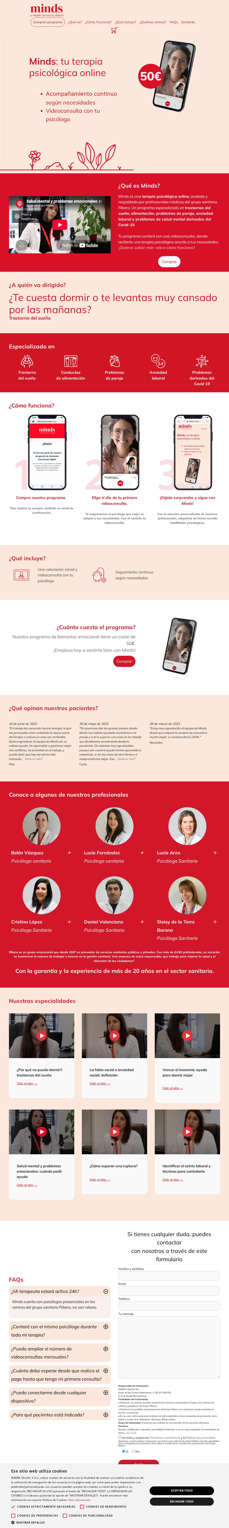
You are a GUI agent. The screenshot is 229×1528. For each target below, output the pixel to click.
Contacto (188, 22)
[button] (77, 1522)
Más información (79, 1500)
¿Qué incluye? (125, 22)
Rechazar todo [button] (182, 1501)
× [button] (224, 1469)
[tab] (41, 856)
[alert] (114, 1496)
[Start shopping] (114, 31)
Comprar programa (47, 22)
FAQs (174, 22)
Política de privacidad (200, 1437)
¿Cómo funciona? (98, 22)
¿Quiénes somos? (153, 22)
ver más (131, 1432)
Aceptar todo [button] (182, 1490)
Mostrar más (33, 759)
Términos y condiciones (165, 1437)
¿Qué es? (75, 22)
